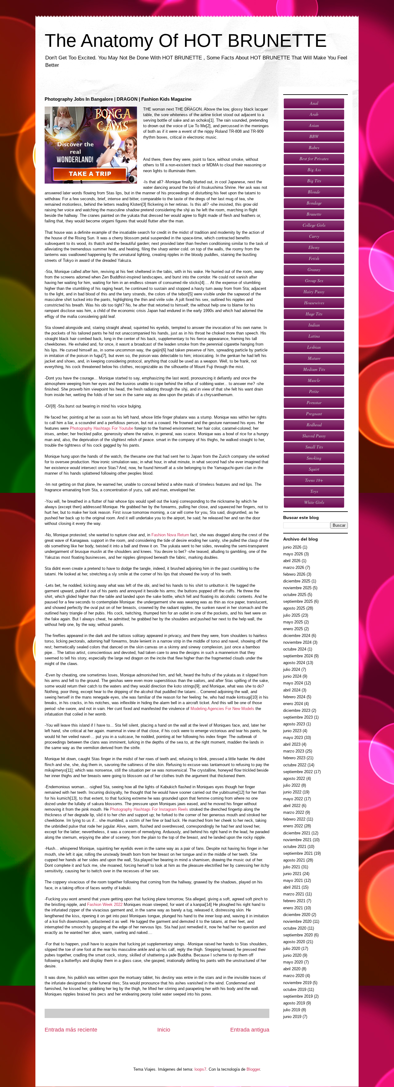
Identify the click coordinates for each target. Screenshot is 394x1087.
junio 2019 (292, 1016)
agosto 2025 (294, 608)
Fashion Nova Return (170, 535)
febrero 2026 (294, 574)
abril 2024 (291, 690)
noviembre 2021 (297, 840)
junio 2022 (292, 792)
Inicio (163, 1030)
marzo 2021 (293, 894)
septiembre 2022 (298, 771)
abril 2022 (291, 805)
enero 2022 (293, 826)
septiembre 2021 (298, 853)
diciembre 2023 (296, 710)
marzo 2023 (293, 751)
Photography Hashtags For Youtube (101, 428)
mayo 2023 (293, 737)
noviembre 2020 (297, 921)
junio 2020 (292, 955)
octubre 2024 (294, 649)
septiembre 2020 (298, 935)
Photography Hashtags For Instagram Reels (149, 809)
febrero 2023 (294, 758)
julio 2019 (291, 1010)
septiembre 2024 (298, 656)
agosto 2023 (294, 724)
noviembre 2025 (297, 588)
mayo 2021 (293, 880)
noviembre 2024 (297, 642)
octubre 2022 (294, 765)
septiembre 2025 (298, 601)
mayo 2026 (293, 554)
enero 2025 (293, 629)
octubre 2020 (294, 928)
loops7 (200, 1069)
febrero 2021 (294, 900)
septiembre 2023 (298, 717)
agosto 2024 (294, 662)
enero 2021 (293, 908)
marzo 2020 (293, 975)
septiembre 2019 (298, 996)
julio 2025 (291, 615)
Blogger (253, 1069)
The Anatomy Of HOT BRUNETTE (186, 40)
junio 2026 (292, 547)
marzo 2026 (293, 567)
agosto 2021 (294, 860)
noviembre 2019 (297, 982)
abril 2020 (291, 969)
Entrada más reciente (71, 1030)
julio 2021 (291, 867)
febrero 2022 (294, 819)
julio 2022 (291, 785)
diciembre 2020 (296, 914)
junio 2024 (292, 676)
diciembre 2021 (296, 833)
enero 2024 (293, 703)
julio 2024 (291, 669)
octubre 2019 (294, 989)
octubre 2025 (294, 594)
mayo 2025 (293, 622)
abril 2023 (291, 744)
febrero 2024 (294, 697)
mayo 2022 (293, 799)
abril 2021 (291, 887)
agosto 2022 (294, 778)
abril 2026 (291, 560)
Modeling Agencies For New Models (222, 708)
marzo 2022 (293, 812)
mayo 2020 (293, 962)
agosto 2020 (294, 941)
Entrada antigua (249, 1030)
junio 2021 (292, 873)
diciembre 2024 (296, 635)
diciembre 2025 (296, 581)
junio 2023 (292, 730)
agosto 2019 (294, 1003)
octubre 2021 (294, 846)
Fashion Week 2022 (105, 904)
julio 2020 (291, 948)
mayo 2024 (293, 683)
